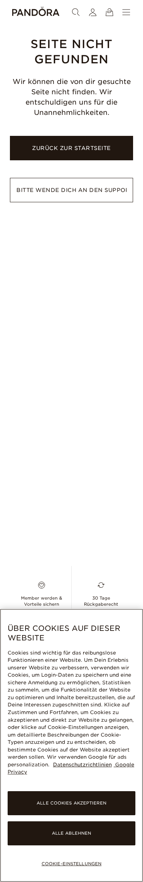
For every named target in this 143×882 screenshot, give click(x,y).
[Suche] (75, 12)
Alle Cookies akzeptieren (71, 803)
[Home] (35, 12)
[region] (71, 745)
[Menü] (126, 12)
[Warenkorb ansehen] (109, 12)
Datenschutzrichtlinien (82, 765)
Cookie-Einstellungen (71, 863)
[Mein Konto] (92, 12)
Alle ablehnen (71, 833)
